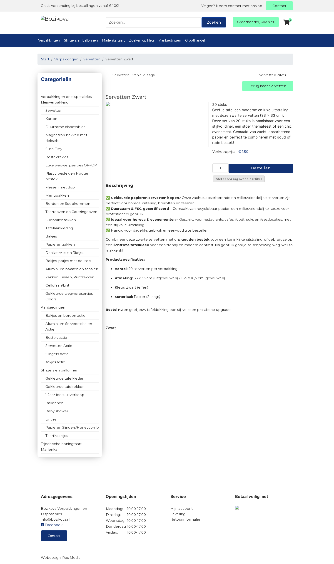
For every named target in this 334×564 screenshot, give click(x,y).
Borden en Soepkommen (67, 203)
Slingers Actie (57, 354)
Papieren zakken (60, 244)
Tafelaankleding (59, 228)
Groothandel (195, 40)
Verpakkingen (49, 40)
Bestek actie (56, 337)
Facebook (53, 525)
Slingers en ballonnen (81, 40)
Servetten (53, 110)
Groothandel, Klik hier (255, 22)
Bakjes (51, 236)
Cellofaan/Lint (57, 285)
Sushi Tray (53, 149)
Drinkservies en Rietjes (64, 252)
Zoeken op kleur (142, 40)
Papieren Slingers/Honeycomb (72, 427)
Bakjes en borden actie (65, 315)
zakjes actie (55, 362)
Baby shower (56, 411)
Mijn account (181, 508)
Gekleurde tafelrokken (65, 386)
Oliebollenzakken (60, 220)
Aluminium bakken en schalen (71, 269)
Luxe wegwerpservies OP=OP (71, 165)
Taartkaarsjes (56, 435)
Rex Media (71, 557)
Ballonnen (54, 403)
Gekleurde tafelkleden (64, 378)
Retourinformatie (185, 519)
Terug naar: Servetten (267, 86)
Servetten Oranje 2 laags (133, 75)
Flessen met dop (60, 187)
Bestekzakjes (56, 157)
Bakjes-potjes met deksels (68, 261)
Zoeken (214, 22)
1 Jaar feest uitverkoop (64, 395)
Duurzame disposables (65, 127)
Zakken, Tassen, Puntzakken (69, 277)
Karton (51, 118)
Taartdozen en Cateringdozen (71, 212)
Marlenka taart (113, 40)
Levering (177, 514)
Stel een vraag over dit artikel (239, 179)
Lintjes (50, 419)
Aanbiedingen (170, 40)
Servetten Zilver (272, 75)
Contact (279, 6)
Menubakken (57, 195)
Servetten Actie (58, 346)
